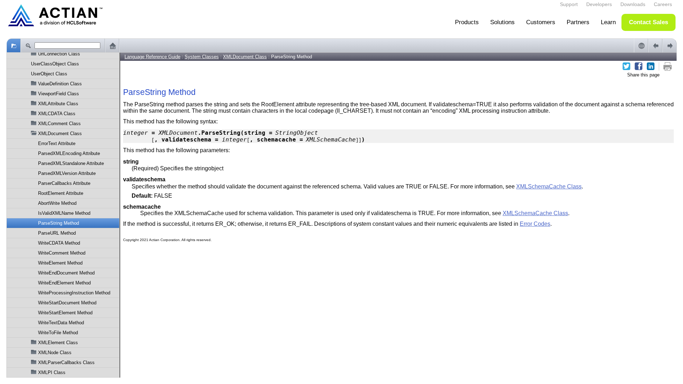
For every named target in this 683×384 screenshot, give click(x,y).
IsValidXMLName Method (64, 213)
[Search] (28, 45)
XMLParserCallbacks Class (66, 362)
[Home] (112, 45)
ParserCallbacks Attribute (64, 183)
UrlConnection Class (59, 54)
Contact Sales (648, 22)
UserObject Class (49, 73)
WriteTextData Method (61, 322)
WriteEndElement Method (64, 283)
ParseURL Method (57, 233)
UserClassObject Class (55, 63)
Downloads (632, 4)
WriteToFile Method (58, 332)
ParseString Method (58, 223)
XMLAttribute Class (58, 103)
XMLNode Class (55, 352)
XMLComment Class (59, 123)
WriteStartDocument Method (67, 302)
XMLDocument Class (60, 133)
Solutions (502, 22)
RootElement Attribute (60, 193)
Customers (540, 22)
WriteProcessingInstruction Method (74, 292)
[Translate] (641, 45)
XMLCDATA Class (56, 113)
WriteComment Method (61, 253)
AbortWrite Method (57, 203)
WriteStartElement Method (65, 312)
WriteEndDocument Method (66, 273)
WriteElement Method (60, 263)
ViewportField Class (58, 93)
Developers (599, 4)
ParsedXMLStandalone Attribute (71, 163)
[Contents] (13, 45)
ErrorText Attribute (56, 143)
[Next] (669, 45)
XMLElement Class (58, 342)
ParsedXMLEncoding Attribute (69, 153)
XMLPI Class (51, 372)
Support (569, 4)
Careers (663, 4)
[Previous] (655, 45)
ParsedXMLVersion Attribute (67, 173)
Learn (608, 22)
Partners (578, 22)
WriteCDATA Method (59, 243)
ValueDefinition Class (60, 83)
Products (467, 22)
